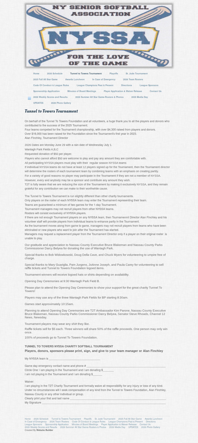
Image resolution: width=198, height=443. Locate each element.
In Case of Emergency (103, 79)
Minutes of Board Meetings (81, 91)
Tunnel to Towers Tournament (86, 73)
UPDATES (38, 102)
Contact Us (155, 91)
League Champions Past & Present (95, 85)
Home (36, 73)
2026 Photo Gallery (61, 102)
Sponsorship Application (46, 91)
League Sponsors (149, 85)
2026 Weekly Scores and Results (50, 96)
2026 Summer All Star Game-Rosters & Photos (99, 96)
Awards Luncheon (75, 79)
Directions (126, 85)
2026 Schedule (54, 73)
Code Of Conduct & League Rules (51, 85)
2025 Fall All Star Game (45, 79)
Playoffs (114, 73)
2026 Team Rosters (133, 79)
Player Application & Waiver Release (123, 91)
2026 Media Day (139, 96)
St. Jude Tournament (137, 73)
